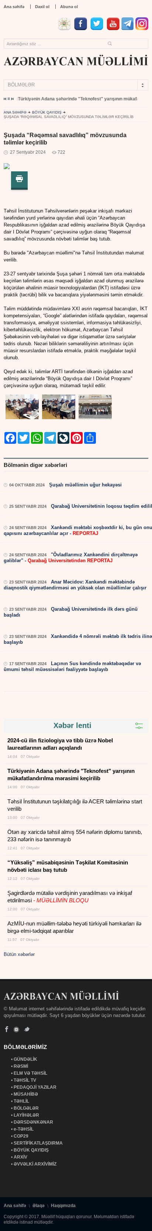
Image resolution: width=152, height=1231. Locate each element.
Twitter (27, 1029)
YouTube (17, 1029)
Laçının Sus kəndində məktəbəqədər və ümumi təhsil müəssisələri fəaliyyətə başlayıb (72, 666)
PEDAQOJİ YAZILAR (36, 1087)
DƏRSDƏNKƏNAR (34, 1122)
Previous (5, 98)
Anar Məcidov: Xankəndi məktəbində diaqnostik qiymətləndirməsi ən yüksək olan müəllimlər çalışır (75, 584)
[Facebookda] (81, 28)
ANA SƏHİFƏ (15, 112)
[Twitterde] (97, 28)
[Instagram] (141, 28)
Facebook (7, 1029)
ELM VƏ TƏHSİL (31, 1073)
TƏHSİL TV (25, 1080)
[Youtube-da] (113, 28)
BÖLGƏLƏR (27, 1108)
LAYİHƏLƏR (27, 1115)
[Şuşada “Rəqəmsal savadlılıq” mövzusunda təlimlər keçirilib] (7, 167)
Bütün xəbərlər (19, 954)
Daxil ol (42, 6)
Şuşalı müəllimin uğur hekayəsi (85, 485)
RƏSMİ (21, 1066)
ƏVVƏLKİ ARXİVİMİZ (35, 1164)
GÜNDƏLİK (26, 1059)
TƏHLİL (22, 1101)
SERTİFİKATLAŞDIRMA (39, 1143)
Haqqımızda (63, 1205)
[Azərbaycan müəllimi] (76, 60)
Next (12, 98)
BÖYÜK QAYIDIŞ (47, 112)
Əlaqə (38, 1205)
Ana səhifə (14, 6)
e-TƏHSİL (24, 1129)
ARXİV (21, 1157)
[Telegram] (127, 28)
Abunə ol (69, 6)
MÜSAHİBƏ (26, 1094)
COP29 (22, 1136)
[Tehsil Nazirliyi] (65, 28)
